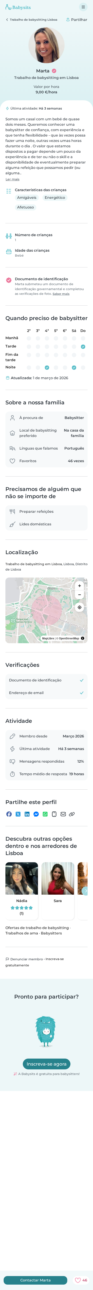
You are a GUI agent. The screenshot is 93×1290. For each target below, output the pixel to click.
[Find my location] (79, 607)
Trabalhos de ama (21, 933)
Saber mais (61, 294)
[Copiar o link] (72, 814)
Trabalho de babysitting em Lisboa (46, 78)
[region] (46, 610)
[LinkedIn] (27, 814)
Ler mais (12, 179)
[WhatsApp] (45, 814)
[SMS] (54, 814)
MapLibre (48, 638)
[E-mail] (63, 814)
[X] (18, 814)
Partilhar (78, 20)
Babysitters (51, 933)
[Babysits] (18, 7)
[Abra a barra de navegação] (83, 7)
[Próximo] (86, 891)
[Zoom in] (79, 585)
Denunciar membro (26, 959)
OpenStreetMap (69, 638)
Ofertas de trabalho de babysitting (37, 928)
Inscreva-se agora (47, 1064)
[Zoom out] (79, 594)
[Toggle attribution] (82, 638)
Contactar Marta (35, 1280)
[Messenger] (36, 814)
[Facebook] (9, 814)
